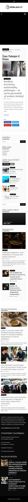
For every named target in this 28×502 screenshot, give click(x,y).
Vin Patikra (14, 196)
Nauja (12, 164)
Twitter (16, 122)
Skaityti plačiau (6, 115)
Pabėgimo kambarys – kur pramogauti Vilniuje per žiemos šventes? (13, 255)
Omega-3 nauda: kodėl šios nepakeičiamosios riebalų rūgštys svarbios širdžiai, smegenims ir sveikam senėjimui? (12, 335)
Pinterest (8, 125)
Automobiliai (7, 78)
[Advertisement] (14, 31)
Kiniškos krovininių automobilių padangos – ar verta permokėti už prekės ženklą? (14, 89)
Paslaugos (12, 167)
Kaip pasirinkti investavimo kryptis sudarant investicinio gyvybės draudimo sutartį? (14, 367)
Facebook (7, 122)
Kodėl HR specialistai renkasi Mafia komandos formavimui (15, 290)
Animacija (14, 188)
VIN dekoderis (5, 151)
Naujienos (4, 153)
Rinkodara (3, 362)
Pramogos (12, 185)
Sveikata (4, 154)
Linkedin (16, 125)
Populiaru (6, 164)
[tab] (6, 164)
